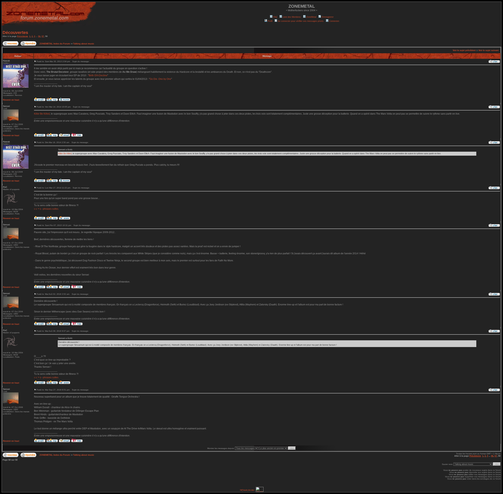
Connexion (334, 21)
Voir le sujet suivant (488, 50)
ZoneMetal (311, 17)
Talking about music (83, 43)
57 (43, 36)
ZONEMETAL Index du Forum (54, 43)
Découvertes (15, 32)
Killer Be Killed (42, 113)
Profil (270, 21)
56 (39, 36)
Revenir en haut (11, 100)
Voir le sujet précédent (464, 50)
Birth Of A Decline (98, 75)
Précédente (22, 36)
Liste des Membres (292, 17)
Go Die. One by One (160, 79)
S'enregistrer (327, 17)
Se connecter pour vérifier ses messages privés (301, 21)
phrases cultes (50, 209)
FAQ (275, 17)
